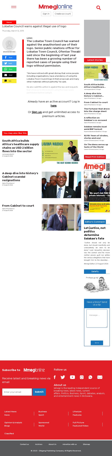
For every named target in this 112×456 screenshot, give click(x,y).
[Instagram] (84, 377)
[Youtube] (74, 377)
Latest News (10, 412)
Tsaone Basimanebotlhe (93, 131)
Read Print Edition (95, 157)
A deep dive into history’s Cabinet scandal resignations (20, 177)
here (53, 105)
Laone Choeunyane (91, 140)
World (41, 426)
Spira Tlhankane (8, 183)
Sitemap (86, 444)
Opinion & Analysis (13, 423)
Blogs (7, 426)
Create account (63, 14)
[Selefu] (97, 285)
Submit (39, 392)
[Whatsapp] (93, 377)
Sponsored (43, 423)
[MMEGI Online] (56, 7)
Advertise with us (70, 444)
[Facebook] (57, 377)
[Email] (102, 377)
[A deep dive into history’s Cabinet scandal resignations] (61, 185)
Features (77, 415)
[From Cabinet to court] (61, 217)
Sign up (37, 112)
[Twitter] (65, 377)
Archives (38, 444)
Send (97, 343)
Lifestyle (77, 412)
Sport (41, 415)
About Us (52, 444)
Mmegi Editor (89, 264)
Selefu (95, 271)
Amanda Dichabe (9, 52)
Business (42, 412)
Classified (9, 433)
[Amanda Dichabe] (9, 44)
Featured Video (80, 426)
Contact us (24, 444)
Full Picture (78, 423)
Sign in (46, 14)
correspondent (8, 154)
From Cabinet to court (18, 206)
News (9, 22)
